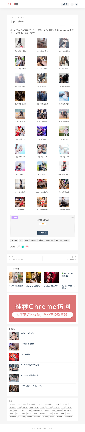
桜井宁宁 (47, 410)
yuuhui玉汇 (12, 407)
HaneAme (40, 404)
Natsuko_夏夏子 (48, 404)
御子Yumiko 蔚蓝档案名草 (30, 375)
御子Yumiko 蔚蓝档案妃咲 (30, 365)
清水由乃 (12, 413)
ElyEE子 (25, 404)
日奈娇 (22, 410)
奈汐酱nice (56, 407)
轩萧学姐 (68, 413)
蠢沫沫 (62, 413)
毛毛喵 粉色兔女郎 (27, 333)
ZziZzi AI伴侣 (25, 354)
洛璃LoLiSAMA (67, 410)
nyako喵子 (57, 404)
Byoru (19, 404)
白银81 (35, 413)
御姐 (11, 410)
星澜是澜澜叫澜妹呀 (37, 410)
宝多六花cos (49, 240)
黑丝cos (66, 240)
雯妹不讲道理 (37, 416)
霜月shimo (45, 416)
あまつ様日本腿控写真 (16, 259)
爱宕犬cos (59, 240)
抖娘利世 (16, 410)
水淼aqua (59, 410)
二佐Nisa (25, 407)
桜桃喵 (53, 410)
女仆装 (63, 407)
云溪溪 (31, 407)
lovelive (33, 240)
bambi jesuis (12, 404)
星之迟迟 (29, 410)
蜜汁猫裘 (56, 413)
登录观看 (43, 233)
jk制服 (26, 240)
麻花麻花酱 (59, 416)
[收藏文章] (18, 246)
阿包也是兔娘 (21, 416)
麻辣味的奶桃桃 (68, 416)
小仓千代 (69, 407)
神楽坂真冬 (42, 413)
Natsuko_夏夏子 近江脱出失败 (31, 386)
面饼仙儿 (52, 416)
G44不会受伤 (32, 404)
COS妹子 (14, 17)
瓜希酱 (17, 413)
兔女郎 (41, 240)
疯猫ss (23, 413)
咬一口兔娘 (49, 407)
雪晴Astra (29, 416)
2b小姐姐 (14, 240)
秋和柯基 (49, 413)
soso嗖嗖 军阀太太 (27, 344)
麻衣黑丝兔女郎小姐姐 (16, 286)
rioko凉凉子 (65, 404)
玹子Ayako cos (71, 259)
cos (21, 240)
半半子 (42, 407)
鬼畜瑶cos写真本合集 (51, 286)
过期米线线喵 (13, 416)
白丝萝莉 (29, 413)
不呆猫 (19, 407)
